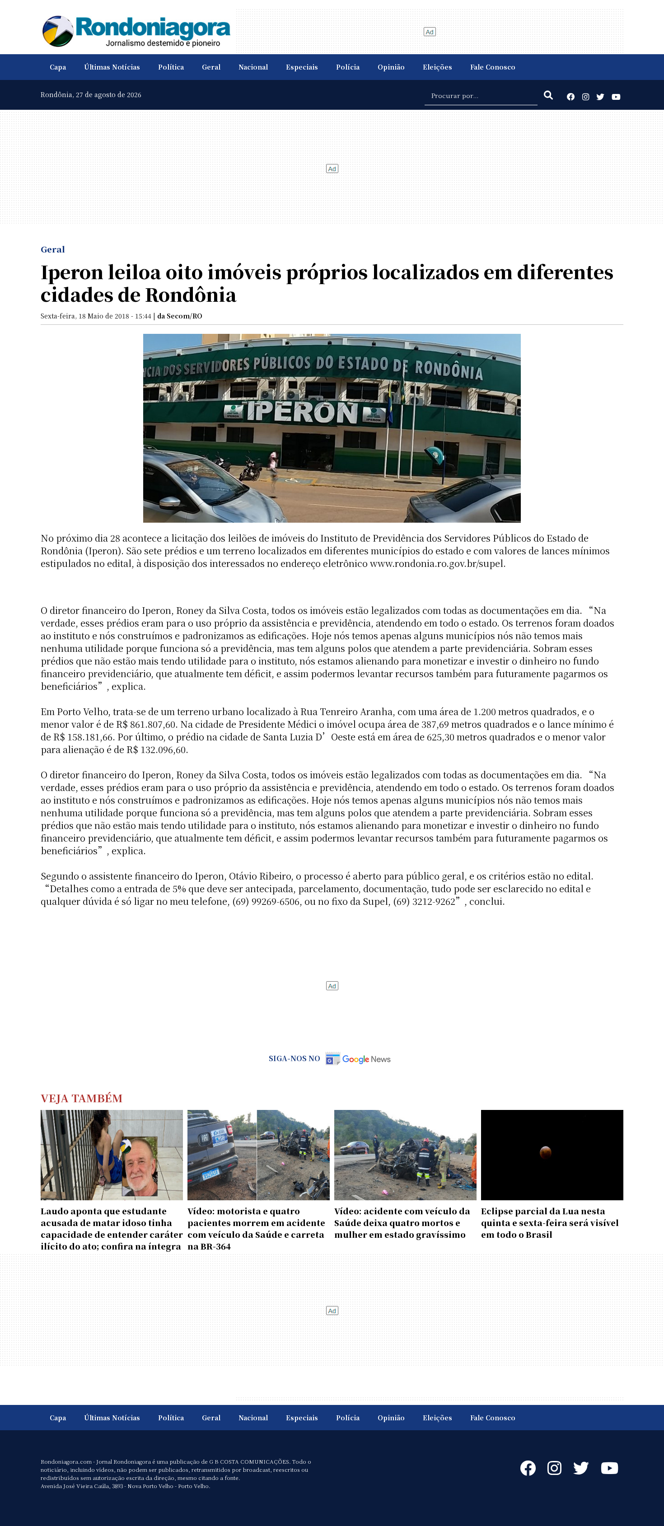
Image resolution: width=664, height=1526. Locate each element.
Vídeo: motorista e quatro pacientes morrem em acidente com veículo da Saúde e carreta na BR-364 (256, 1228)
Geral (211, 66)
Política (171, 66)
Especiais (302, 66)
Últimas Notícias (112, 66)
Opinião (391, 66)
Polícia (348, 66)
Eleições (437, 66)
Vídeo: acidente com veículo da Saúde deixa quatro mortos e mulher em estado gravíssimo (402, 1222)
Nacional (253, 66)
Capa (58, 66)
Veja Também (82, 1097)
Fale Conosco (492, 66)
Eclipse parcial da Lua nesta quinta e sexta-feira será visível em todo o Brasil (550, 1222)
